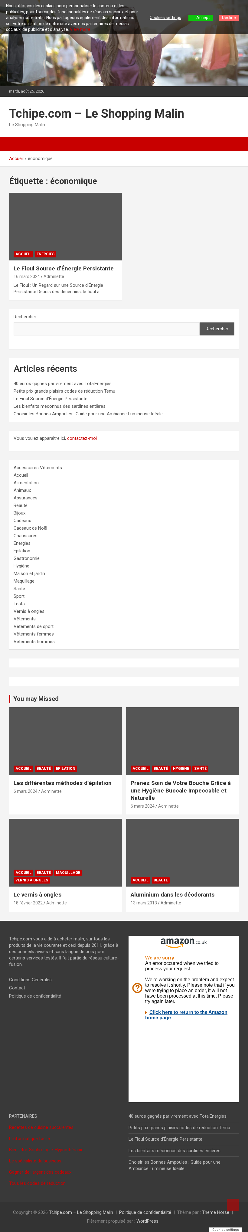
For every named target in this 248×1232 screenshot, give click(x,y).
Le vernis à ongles (37, 894)
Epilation (22, 551)
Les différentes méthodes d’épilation (63, 782)
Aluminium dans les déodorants (172, 894)
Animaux (22, 490)
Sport (19, 596)
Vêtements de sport (34, 626)
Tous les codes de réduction (37, 1183)
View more (80, 29)
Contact (17, 988)
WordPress (147, 1221)
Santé (19, 588)
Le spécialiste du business (35, 1161)
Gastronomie (27, 558)
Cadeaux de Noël (30, 528)
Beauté (21, 505)
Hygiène (21, 566)
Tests (19, 603)
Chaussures (26, 535)
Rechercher (25, 316)
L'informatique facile (29, 1138)
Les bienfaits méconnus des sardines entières (60, 406)
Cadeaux (22, 520)
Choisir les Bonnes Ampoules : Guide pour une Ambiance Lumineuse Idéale (88, 414)
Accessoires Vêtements (38, 467)
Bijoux (19, 513)
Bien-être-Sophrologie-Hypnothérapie (46, 1149)
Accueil (23, 254)
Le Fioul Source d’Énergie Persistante (64, 268)
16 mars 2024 (27, 276)
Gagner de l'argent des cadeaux (40, 1172)
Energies (45, 254)
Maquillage (24, 581)
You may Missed (36, 698)
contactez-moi (82, 438)
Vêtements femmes (34, 634)
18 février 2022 (28, 902)
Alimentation (26, 482)
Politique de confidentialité (35, 996)
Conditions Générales (30, 979)
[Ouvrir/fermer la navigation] (16, 144)
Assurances (26, 498)
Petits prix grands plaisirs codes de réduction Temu (64, 391)
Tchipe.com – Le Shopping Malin (96, 113)
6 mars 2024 (26, 791)
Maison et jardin (29, 573)
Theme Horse (215, 1212)
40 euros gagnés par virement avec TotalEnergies (63, 383)
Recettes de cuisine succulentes (41, 1127)
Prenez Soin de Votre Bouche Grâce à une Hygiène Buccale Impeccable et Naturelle (181, 790)
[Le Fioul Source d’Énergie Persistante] (65, 226)
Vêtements (25, 619)
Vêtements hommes (34, 641)
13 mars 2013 (144, 902)
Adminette (54, 276)
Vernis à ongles (29, 611)
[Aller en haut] (233, 1205)
